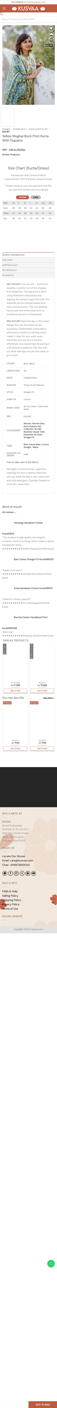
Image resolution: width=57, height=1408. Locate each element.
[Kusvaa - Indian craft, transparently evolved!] (28, 8)
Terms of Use (10, 909)
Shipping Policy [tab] (10, 265)
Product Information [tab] (13, 255)
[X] (22, 873)
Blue (26, 444)
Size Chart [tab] (7, 260)
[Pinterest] (27, 873)
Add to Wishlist (17, 149)
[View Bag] (52, 8)
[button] (4, 8)
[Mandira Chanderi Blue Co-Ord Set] (15, 662)
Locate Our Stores (13, 856)
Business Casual (31, 431)
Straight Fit (29, 437)
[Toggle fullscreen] (11, 943)
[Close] (5, 160)
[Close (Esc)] (28, 943)
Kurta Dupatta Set (38, 129)
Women (6, 129)
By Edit (38, 429)
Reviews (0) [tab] (8, 275)
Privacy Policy (10, 904)
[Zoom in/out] (3, 943)
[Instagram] (16, 873)
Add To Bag (15, 691)
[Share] (20, 943)
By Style (38, 434)
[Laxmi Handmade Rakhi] (15, 720)
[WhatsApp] (4, 873)
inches (22, 197)
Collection (28, 429)
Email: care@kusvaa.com (17, 860)
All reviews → (9, 512)
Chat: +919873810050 (16, 865)
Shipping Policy (11, 900)
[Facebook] (10, 873)
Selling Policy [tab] (9, 270)
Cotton (45, 444)
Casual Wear (35, 444)
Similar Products (11, 154)
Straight (27, 447)
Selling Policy (10, 896)
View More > (48, 698)
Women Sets (19, 129)
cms (35, 197)
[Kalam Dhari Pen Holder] (42, 720)
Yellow (35, 447)
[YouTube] (33, 873)
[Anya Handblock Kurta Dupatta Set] (42, 662)
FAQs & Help (10, 891)
